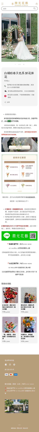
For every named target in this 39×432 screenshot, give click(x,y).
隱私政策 (19, 428)
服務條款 (13, 428)
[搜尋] (35, 8)
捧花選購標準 (30, 197)
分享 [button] (8, 102)
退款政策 (25, 428)
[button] (2, 4)
